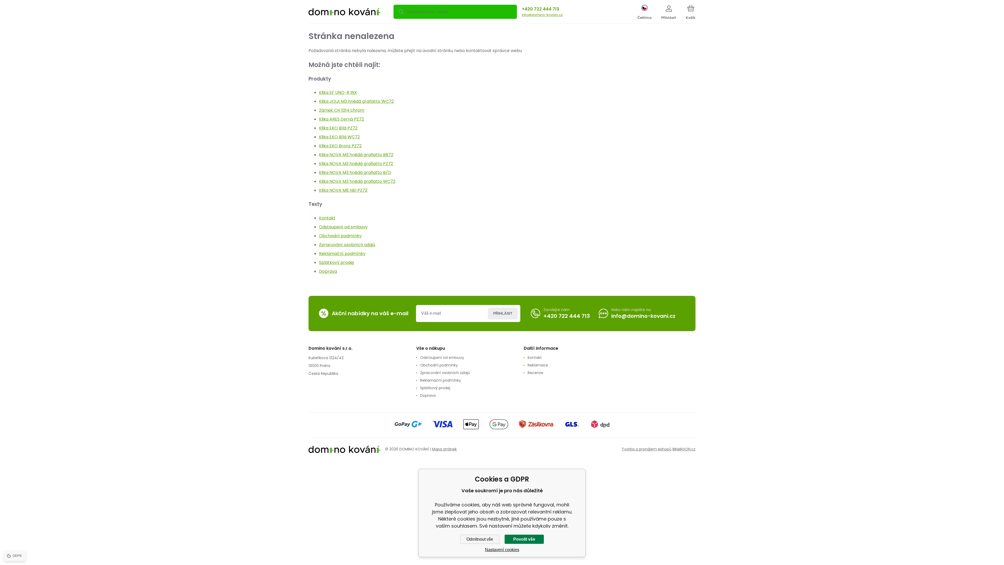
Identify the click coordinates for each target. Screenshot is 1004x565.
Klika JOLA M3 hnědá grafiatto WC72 (356, 101)
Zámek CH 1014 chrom (341, 110)
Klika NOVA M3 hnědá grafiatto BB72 (356, 155)
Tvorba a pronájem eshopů (646, 449)
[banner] (344, 12)
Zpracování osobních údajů (347, 245)
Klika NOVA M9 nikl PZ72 (343, 190)
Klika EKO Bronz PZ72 (340, 146)
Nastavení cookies (502, 549)
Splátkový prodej (336, 262)
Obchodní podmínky (340, 236)
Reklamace (538, 365)
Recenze (535, 372)
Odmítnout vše (479, 539)
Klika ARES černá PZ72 (341, 119)
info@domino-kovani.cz (542, 14)
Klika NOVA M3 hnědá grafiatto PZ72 (356, 164)
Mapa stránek (444, 449)
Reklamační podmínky (342, 254)
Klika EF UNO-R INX (338, 92)
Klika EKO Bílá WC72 (339, 137)
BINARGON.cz (683, 449)
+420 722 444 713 (540, 9)
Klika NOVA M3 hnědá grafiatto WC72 (357, 181)
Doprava (328, 271)
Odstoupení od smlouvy (343, 227)
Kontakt (327, 218)
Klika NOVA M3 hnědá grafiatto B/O (355, 173)
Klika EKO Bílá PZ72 (338, 128)
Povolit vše (524, 539)
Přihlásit (502, 313)
